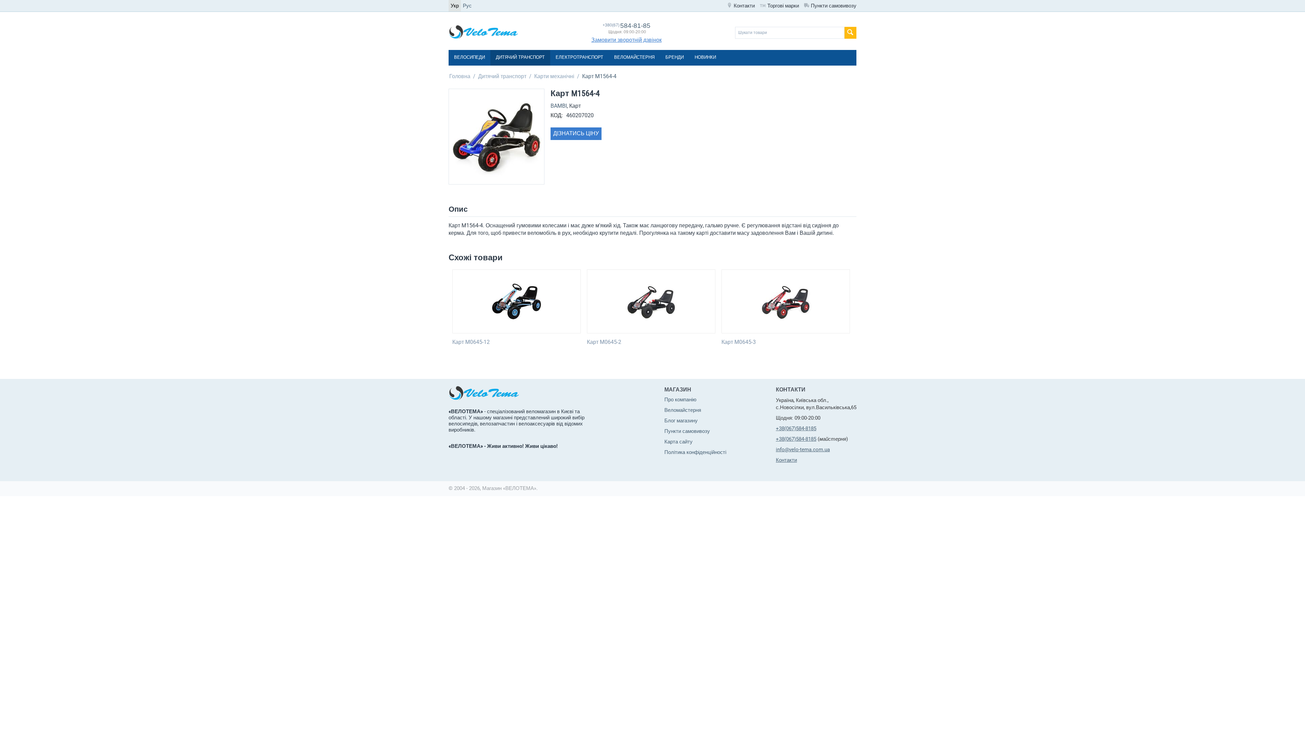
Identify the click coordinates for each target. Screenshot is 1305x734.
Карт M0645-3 (738, 342)
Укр (455, 6)
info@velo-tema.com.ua (803, 450)
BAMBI (559, 106)
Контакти (744, 6)
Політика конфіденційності (695, 452)
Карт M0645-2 (604, 342)
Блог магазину (681, 421)
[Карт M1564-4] (496, 136)
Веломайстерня (634, 57)
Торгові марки (783, 6)
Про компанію (680, 400)
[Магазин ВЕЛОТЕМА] (483, 32)
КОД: (557, 115)
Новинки (705, 57)
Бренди (674, 57)
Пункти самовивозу (833, 6)
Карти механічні (554, 76)
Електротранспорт (579, 57)
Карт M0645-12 (471, 342)
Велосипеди (469, 57)
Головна (459, 76)
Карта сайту (678, 442)
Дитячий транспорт (520, 57)
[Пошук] (850, 33)
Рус (467, 6)
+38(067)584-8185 (796, 428)
